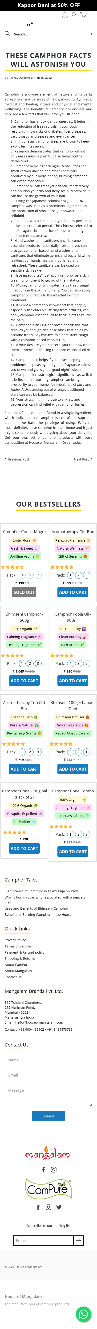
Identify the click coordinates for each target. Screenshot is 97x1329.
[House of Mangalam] (29, 23)
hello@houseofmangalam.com (39, 1022)
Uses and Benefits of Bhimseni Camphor (36, 908)
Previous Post (18, 459)
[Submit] (78, 1240)
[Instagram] (48, 1207)
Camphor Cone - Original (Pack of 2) (24, 794)
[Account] (65, 15)
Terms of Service (18, 946)
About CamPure (17, 964)
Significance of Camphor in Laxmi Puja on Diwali (43, 891)
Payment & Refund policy (24, 952)
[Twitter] (59, 1207)
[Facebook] (38, 1207)
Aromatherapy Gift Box (73, 531)
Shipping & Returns (20, 958)
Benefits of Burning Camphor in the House (38, 914)
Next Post (81, 459)
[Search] (74, 15)
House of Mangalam (45, 442)
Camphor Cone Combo (73, 791)
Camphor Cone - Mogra (24, 531)
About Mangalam (18, 971)
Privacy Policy (15, 940)
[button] (13, 566)
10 (22, 575)
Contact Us (13, 977)
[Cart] (84, 15)
